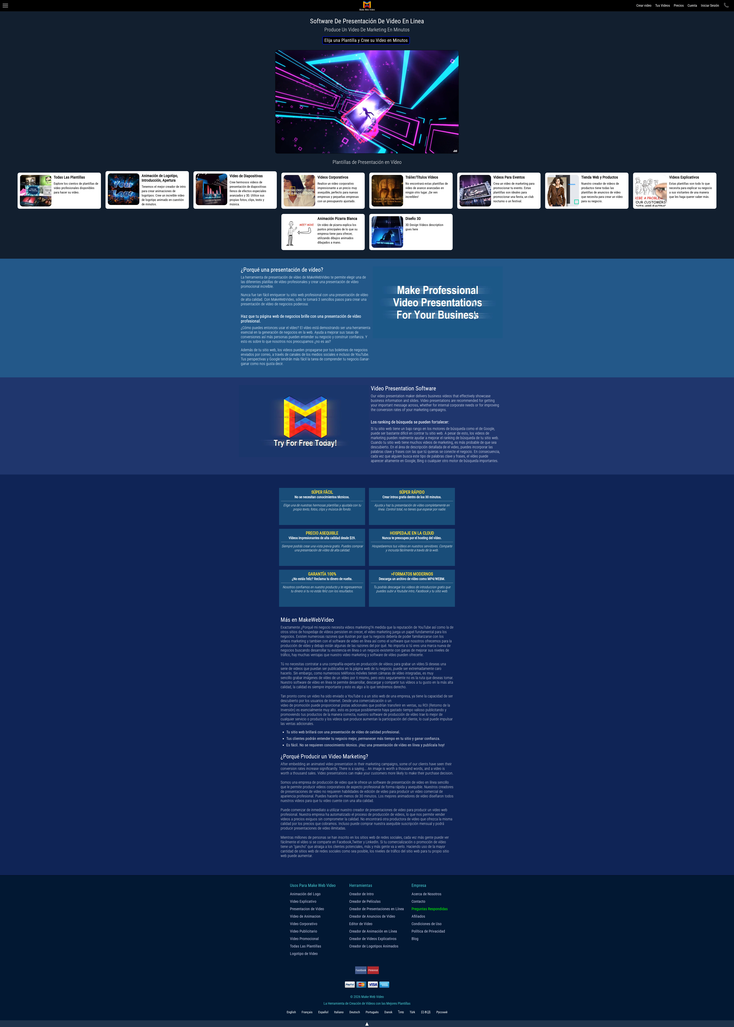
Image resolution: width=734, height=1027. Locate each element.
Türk (412, 1012)
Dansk (388, 1012)
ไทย (401, 1012)
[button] (366, 40)
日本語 (426, 1012)
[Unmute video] (367, 101)
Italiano (339, 1012)
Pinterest (373, 970)
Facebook (361, 970)
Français (307, 1012)
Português (372, 1012)
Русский (441, 1012)
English (291, 1012)
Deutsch (354, 1012)
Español (323, 1012)
